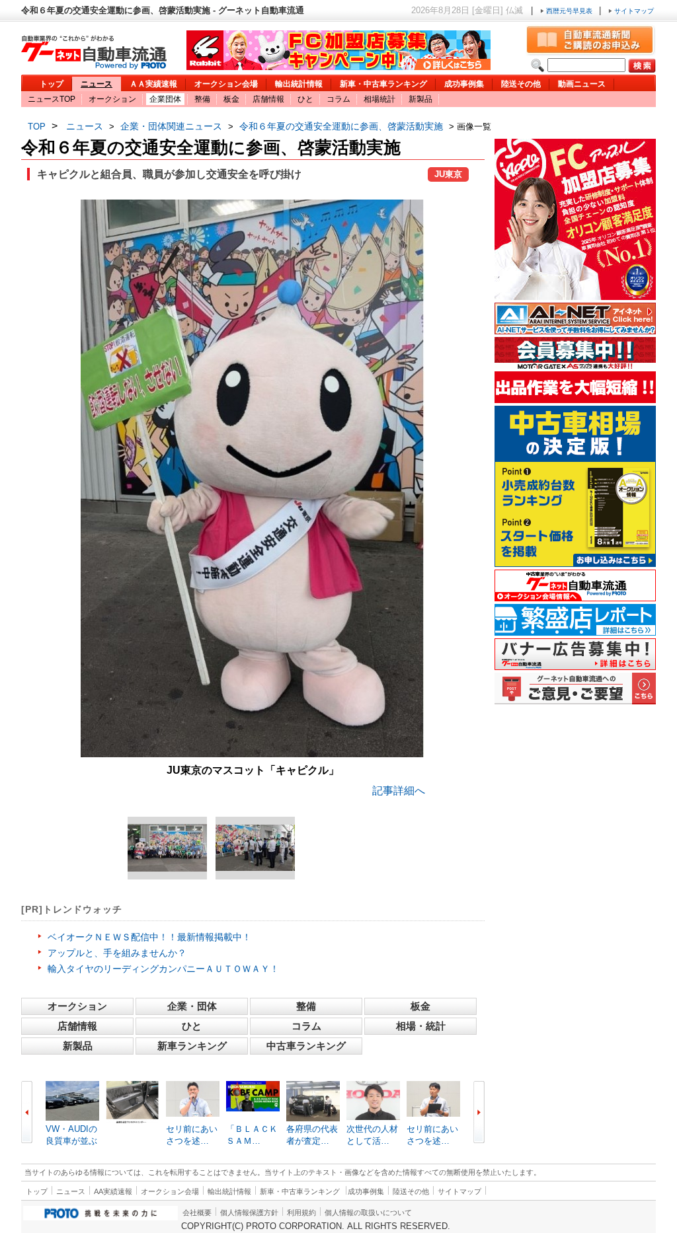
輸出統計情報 (299, 84)
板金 (231, 99)
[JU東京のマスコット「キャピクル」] (252, 753)
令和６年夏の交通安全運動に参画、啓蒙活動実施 (341, 126)
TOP (37, 126)
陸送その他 (521, 84)
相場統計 (379, 99)
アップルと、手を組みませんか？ (117, 953)
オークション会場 (226, 84)
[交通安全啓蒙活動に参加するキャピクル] (255, 848)
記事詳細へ (398, 790)
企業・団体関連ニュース (171, 126)
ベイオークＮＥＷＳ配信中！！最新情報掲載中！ (149, 937)
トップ (51, 84)
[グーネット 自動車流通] (94, 65)
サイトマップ (633, 11)
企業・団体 (192, 1006)
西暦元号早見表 (569, 11)
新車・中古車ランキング (383, 84)
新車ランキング (192, 1045)
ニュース (96, 84)
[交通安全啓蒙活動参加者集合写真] (167, 848)
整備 (202, 99)
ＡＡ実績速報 (153, 84)
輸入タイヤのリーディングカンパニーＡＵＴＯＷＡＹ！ (163, 968)
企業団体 (165, 99)
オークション (112, 99)
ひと (305, 99)
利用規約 (301, 1212)
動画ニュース (582, 84)
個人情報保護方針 (249, 1212)
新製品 (420, 99)
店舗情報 (268, 99)
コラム (338, 99)
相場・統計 (421, 1025)
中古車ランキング (306, 1045)
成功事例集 (464, 84)
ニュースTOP (51, 99)
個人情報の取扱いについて (368, 1212)
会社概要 (197, 1212)
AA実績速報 (113, 1191)
